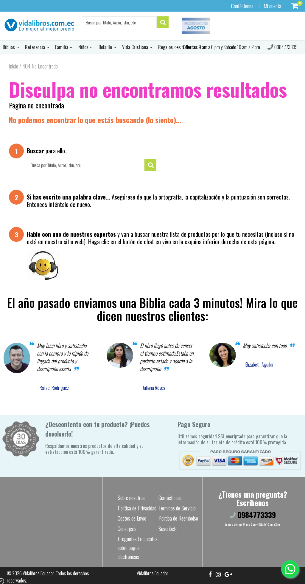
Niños (84, 47)
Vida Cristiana (135, 47)
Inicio (13, 66)
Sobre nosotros (131, 498)
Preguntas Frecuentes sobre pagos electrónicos (138, 547)
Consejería (127, 528)
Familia (62, 47)
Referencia (35, 47)
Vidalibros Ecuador (38, 573)
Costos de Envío (132, 518)
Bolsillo (106, 47)
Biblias (9, 47)
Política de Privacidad (137, 508)
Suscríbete (168, 528)
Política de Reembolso (178, 518)
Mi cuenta (272, 6)
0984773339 (285, 47)
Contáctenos (242, 6)
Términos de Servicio (177, 508)
